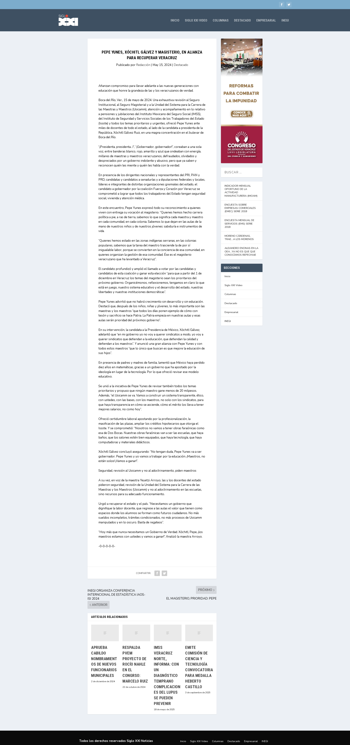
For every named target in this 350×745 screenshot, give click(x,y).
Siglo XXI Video (196, 20)
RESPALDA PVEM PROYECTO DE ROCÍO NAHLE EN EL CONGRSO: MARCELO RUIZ (135, 664)
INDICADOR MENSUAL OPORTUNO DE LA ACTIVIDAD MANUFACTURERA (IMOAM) (241, 191)
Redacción (143, 65)
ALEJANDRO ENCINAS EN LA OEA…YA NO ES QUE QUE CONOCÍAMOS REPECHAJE (241, 251)
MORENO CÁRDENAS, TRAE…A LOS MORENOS (239, 237)
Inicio (175, 20)
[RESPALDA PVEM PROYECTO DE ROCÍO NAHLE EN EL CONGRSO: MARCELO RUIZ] (136, 633)
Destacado (242, 20)
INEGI (285, 20)
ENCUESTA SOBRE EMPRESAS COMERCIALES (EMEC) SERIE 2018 (240, 208)
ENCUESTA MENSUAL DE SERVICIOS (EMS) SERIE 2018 (239, 224)
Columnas (221, 20)
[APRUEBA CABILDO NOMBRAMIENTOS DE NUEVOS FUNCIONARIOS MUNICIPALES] (105, 633)
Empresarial (266, 20)
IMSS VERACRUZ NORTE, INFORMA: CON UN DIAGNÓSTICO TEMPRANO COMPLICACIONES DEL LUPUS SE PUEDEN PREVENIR (167, 675)
